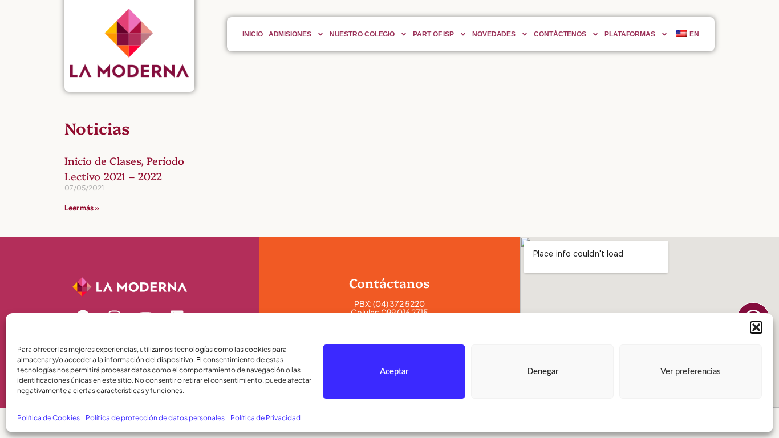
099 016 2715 (404, 312)
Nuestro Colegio (362, 34)
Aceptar (394, 371)
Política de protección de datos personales (155, 417)
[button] (756, 327)
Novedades (494, 34)
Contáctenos (560, 34)
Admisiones (290, 34)
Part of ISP (433, 34)
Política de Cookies (48, 417)
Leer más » (81, 208)
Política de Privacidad (265, 417)
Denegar (542, 371)
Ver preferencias (690, 371)
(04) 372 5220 (399, 303)
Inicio (252, 34)
